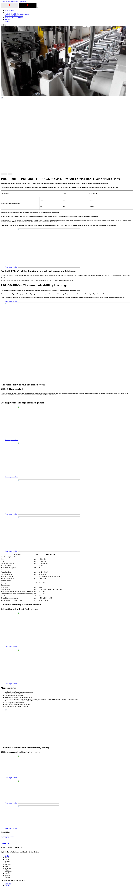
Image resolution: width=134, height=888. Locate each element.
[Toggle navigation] (37, 7)
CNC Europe (5, 838)
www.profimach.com (7, 836)
